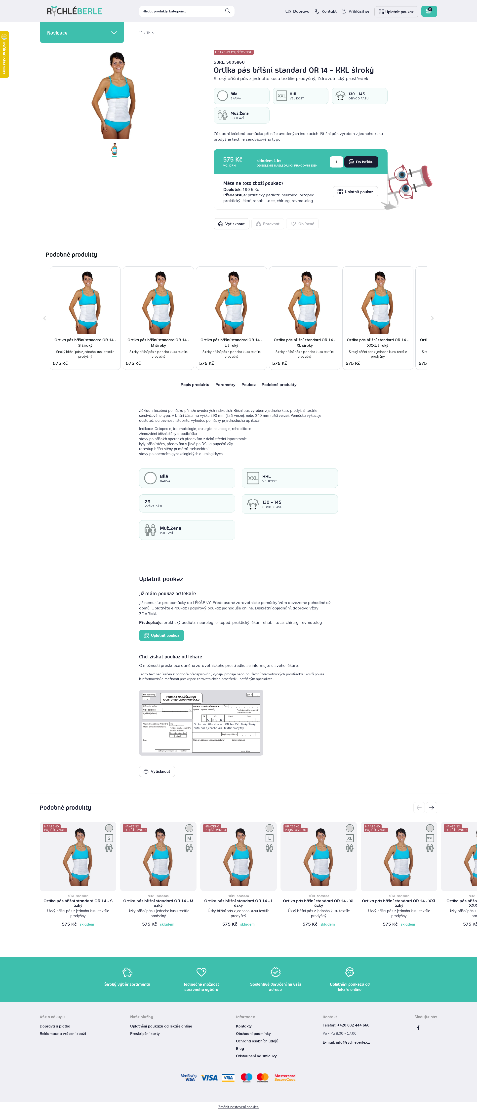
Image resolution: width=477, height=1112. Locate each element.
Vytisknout (234, 223)
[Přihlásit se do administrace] (472, 1107)
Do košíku (364, 162)
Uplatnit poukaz (358, 191)
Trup (150, 33)
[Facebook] (418, 1028)
